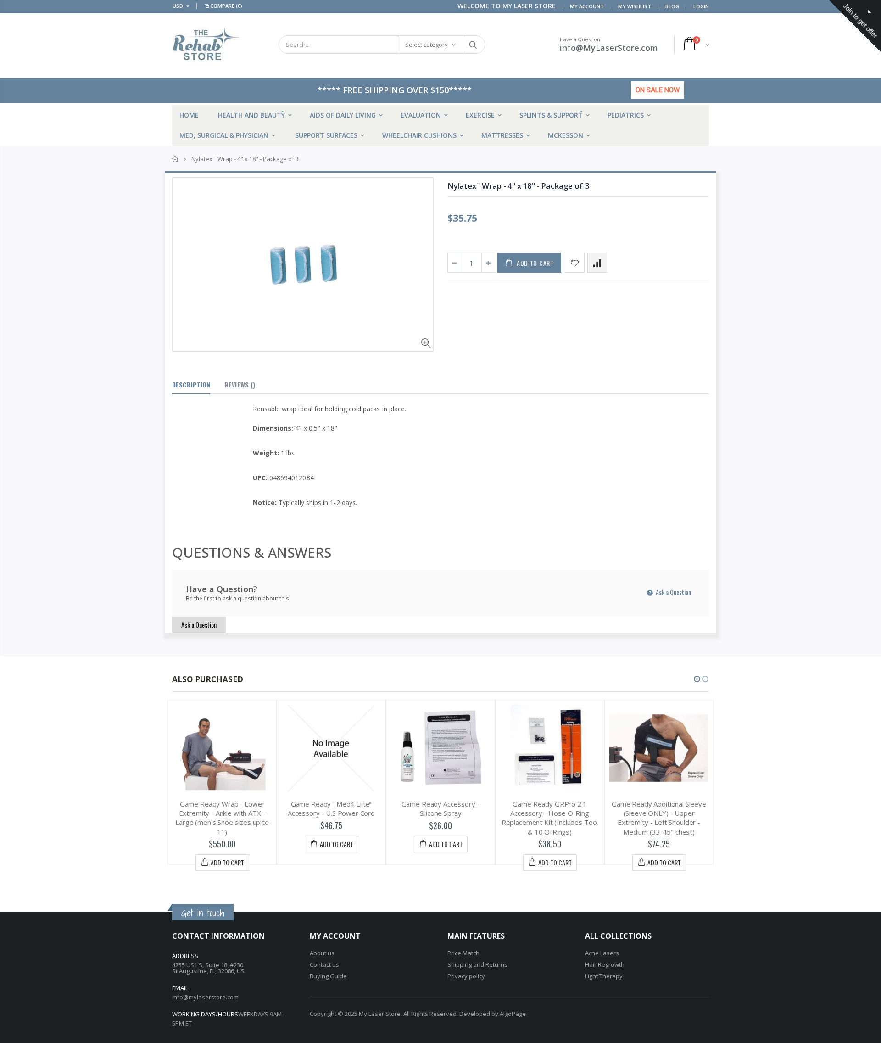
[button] (697, 678)
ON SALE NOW (658, 90)
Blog (672, 6)
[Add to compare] (597, 263)
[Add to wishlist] (575, 263)
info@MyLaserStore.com (609, 47)
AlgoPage (513, 1013)
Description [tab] (191, 384)
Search (473, 44)
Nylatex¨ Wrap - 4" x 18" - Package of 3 (518, 185)
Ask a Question (672, 592)
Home (175, 159)
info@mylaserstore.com (205, 997)
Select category (426, 44)
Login (701, 6)
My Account (587, 6)
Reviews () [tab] (239, 384)
